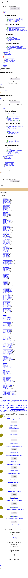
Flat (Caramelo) (6, 270)
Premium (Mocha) (6, 327)
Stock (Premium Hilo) (7, 382)
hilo (0, 407)
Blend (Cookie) (6, 206)
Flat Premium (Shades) (7, 291)
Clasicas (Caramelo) (7, 223)
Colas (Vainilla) (6, 257)
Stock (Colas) (5, 374)
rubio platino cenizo (23, 410)
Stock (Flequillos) (6, 378)
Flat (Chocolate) (6, 271)
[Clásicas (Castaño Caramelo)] (12, 452)
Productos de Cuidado (7, 358)
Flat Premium (5, 288)
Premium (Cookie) (6, 325)
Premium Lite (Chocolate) (8, 345)
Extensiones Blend (20, 29)
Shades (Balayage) (6, 366)
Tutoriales (5, 156)
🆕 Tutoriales (5, 52)
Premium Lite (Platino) (7, 353)
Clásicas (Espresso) (14, 428)
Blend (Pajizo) (6, 212)
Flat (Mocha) (5, 276)
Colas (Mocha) (6, 250)
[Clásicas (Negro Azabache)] (5, 416)
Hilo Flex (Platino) (6, 309)
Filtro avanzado (3, 192)
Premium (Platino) (6, 334)
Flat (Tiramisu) (6, 282)
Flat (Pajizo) (5, 278)
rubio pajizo (11, 410)
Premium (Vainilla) (6, 337)
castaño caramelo (14, 400)
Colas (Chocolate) (6, 244)
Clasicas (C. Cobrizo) (7, 221)
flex (26, 405)
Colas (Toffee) (6, 256)
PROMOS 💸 (17, 21)
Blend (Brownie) (6, 201)
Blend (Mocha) (6, 209)
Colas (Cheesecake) (7, 243)
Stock (4, 370)
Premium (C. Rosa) (7, 320)
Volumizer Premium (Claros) (8, 390)
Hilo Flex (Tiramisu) (7, 310)
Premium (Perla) (6, 333)
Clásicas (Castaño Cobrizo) (14, 464)
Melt (3, 312)
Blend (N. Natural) (6, 210)
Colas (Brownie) (6, 240)
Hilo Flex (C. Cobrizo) (7, 297)
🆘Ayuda (5, 56)
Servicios (4, 364)
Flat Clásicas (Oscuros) (7, 287)
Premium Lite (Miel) (7, 347)
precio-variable (23, 407)
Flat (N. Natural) (6, 277)
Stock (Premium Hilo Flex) (8, 381)
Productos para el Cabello (12, 152)
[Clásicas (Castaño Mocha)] (12, 434)
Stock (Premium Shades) (8, 385)
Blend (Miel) (5, 208)
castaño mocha (15, 401)
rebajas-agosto (5, 360)
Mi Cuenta (5, 65)
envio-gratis (17, 403)
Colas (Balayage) (6, 237)
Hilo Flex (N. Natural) (7, 305)
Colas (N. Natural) (6, 251)
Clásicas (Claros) (6, 226)
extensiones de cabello (7, 405)
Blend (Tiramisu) (6, 214)
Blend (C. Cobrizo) (7, 202)
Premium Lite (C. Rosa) (7, 343)
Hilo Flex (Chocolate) (7, 299)
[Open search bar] (14, 169)
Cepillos (4, 216)
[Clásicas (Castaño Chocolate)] (12, 443)
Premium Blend (6, 338)
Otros (4, 313)
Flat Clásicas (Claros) (7, 285)
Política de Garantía (9, 59)
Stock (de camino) (6, 375)
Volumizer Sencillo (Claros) (8, 393)
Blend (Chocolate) (6, 205)
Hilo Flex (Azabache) (7, 295)
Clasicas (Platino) (6, 234)
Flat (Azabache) (6, 265)
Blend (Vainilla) (6, 215)
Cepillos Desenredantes (22, 51)
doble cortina (7, 403)
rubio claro (7, 410)
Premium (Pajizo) (6, 332)
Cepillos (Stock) (6, 217)
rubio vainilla (2, 411)
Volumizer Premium (7, 388)
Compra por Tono (19, 19)
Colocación (7, 53)
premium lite (8, 409)
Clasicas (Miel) (6, 228)
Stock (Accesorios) (6, 371)
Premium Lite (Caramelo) (8, 344)
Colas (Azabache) (6, 236)
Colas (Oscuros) (6, 253)
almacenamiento (4, 400)
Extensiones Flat (18, 28)
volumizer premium (12, 411)
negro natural (12, 407)
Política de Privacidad (9, 61)
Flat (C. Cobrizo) (6, 268)
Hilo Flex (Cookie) (6, 302)
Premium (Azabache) (7, 317)
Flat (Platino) (5, 281)
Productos (5, 356)
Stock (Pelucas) (6, 379)
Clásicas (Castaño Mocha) (14, 437)
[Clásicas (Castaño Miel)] (12, 470)
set (6, 411)
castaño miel (9, 401)
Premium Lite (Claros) (7, 346)
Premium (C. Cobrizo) (7, 319)
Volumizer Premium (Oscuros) (9, 391)
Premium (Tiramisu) (7, 336)
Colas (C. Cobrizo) (6, 241)
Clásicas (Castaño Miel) (14, 473)
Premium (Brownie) (7, 318)
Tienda (4, 108)
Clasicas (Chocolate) (7, 224)
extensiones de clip (19, 405)
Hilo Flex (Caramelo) (7, 298)
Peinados (7, 55)
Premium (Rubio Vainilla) (14, 482)
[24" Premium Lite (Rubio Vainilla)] (12, 516)
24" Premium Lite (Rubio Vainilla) (14, 518)
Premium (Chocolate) (7, 323)
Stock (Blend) (5, 372)
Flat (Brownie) (6, 267)
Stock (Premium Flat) (7, 380)
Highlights (15, 38)
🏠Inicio (4, 11)
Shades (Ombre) (6, 368)
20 (16, 524)
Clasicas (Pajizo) (6, 233)
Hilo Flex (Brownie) (7, 296)
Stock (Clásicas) (6, 373)
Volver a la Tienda (15, 8)
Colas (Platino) (6, 254)
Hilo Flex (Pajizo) (6, 308)
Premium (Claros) (6, 324)
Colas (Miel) (5, 249)
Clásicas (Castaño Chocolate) (14, 446)
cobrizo (20, 401)
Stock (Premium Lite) (7, 384)
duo (11, 403)
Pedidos (4, 66)
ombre (17, 407)
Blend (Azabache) (6, 200)
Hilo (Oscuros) (6, 294)
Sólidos (12, 37)
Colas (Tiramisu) (6, 255)
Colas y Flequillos (19, 46)
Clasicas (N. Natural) (7, 230)
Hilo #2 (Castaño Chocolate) (14, 500)
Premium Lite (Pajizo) (7, 352)
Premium (4, 316)
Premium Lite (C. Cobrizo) (8, 342)
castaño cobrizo (3, 401)
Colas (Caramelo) (6, 242)
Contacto (4, 166)
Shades (4, 365)
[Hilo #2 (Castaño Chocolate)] (12, 498)
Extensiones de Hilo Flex (12, 133)
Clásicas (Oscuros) (6, 231)
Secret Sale (5, 363)
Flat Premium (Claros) (7, 289)
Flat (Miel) (5, 275)
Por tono (4, 315)
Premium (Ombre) (6, 330)
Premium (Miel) (6, 326)
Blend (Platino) (6, 213)
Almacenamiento (18, 47)
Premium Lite (5, 339)
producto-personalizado (17, 409)
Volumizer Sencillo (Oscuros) (9, 394)
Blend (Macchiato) (6, 207)
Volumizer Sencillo (6, 392)
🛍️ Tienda (5, 12)
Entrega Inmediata (19, 20)
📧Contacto (5, 62)
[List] (14, 413)
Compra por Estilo (19, 18)
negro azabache (5, 407)
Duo (11, 40)
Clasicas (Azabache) (7, 220)
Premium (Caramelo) (7, 322)
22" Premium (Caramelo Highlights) (14, 509)
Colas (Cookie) (6, 247)
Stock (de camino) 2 (7, 377)
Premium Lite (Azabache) (8, 340)
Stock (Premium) (6, 386)
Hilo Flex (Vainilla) (7, 311)
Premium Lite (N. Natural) (8, 350)
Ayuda (4, 160)
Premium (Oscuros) (7, 331)
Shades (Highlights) (7, 367)
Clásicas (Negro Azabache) (14, 419)
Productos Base (6, 357)
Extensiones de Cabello (7, 260)
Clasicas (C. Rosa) (6, 222)
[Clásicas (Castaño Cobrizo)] (12, 461)
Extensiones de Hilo (7, 262)
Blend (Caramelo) (6, 203)
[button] (0, 69)
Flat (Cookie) (5, 272)
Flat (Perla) (5, 279)
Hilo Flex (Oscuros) (7, 306)
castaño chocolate (22, 400)
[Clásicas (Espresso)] (12, 425)
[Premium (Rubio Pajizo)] (12, 488)
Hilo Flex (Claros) (6, 301)
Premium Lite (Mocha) (7, 349)
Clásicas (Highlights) (7, 227)
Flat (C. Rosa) (5, 269)
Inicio (4, 188)
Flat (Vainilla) (5, 283)
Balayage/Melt (17, 39)
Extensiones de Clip (20, 27)
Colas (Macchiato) (6, 248)
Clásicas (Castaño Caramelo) (14, 455)
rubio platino (17, 410)
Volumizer (5, 387)
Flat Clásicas (5, 284)
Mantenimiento (8, 54)
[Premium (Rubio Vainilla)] (12, 479)
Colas (4, 235)
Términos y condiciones (10, 60)
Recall (4, 361)
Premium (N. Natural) (7, 329)
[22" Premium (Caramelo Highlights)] (12, 507)
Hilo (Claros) (5, 292)
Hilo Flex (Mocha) (6, 304)
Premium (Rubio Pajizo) (14, 491)
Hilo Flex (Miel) (6, 303)
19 (15, 524)
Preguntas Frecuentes (9, 58)
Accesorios (5, 198)
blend (9, 400)
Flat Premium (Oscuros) (7, 290)
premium (2, 409)
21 (18, 524)
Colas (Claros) (6, 246)
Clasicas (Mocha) (6, 229)
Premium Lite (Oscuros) (8, 351)
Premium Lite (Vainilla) (7, 354)
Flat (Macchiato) (6, 274)
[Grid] (13, 413)
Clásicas (4, 219)
